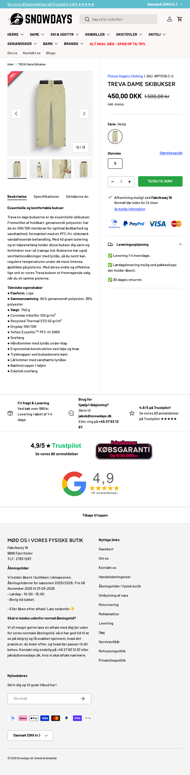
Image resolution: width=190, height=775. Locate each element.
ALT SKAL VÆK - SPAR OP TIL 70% (118, 43)
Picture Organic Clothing (125, 76)
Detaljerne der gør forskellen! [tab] (90, 196)
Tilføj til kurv (160, 181)
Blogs (50, 53)
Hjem (10, 64)
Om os (12, 53)
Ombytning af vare (113, 595)
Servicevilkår (109, 641)
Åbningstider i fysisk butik (120, 586)
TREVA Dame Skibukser (32, 64)
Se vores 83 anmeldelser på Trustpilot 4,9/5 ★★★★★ (50, 4)
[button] (180, 19)
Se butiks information (129, 209)
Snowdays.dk (25, 758)
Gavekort (106, 549)
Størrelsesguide (171, 153)
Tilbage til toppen (95, 515)
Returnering (109, 604)
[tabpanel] (50, 289)
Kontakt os (32, 53)
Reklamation (109, 614)
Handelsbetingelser (115, 576)
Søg (102, 632)
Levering (106, 623)
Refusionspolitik (112, 651)
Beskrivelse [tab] (17, 196)
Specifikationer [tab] (46, 196)
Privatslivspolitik (112, 660)
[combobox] (118, 19)
